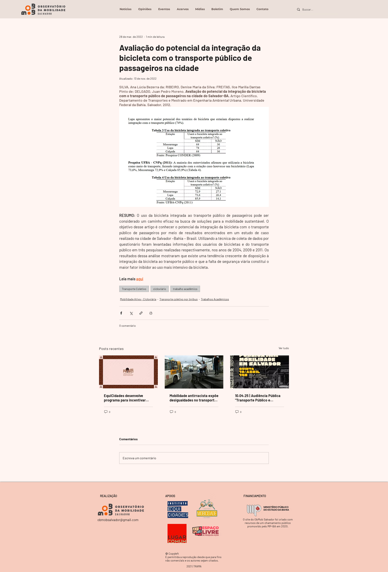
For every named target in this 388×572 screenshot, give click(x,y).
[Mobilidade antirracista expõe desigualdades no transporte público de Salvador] (194, 372)
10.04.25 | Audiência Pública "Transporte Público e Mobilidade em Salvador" (257, 397)
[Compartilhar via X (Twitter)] (131, 313)
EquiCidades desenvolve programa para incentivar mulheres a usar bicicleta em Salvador (127, 397)
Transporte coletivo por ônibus (178, 299)
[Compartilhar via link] (141, 313)
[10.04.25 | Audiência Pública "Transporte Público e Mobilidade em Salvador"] (259, 371)
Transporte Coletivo (134, 289)
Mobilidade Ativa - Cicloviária (138, 299)
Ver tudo (284, 348)
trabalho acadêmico (185, 289)
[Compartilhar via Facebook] (121, 313)
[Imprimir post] (151, 313)
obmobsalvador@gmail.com (117, 520)
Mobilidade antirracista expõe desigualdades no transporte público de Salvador (194, 397)
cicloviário (159, 289)
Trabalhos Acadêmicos (215, 299)
